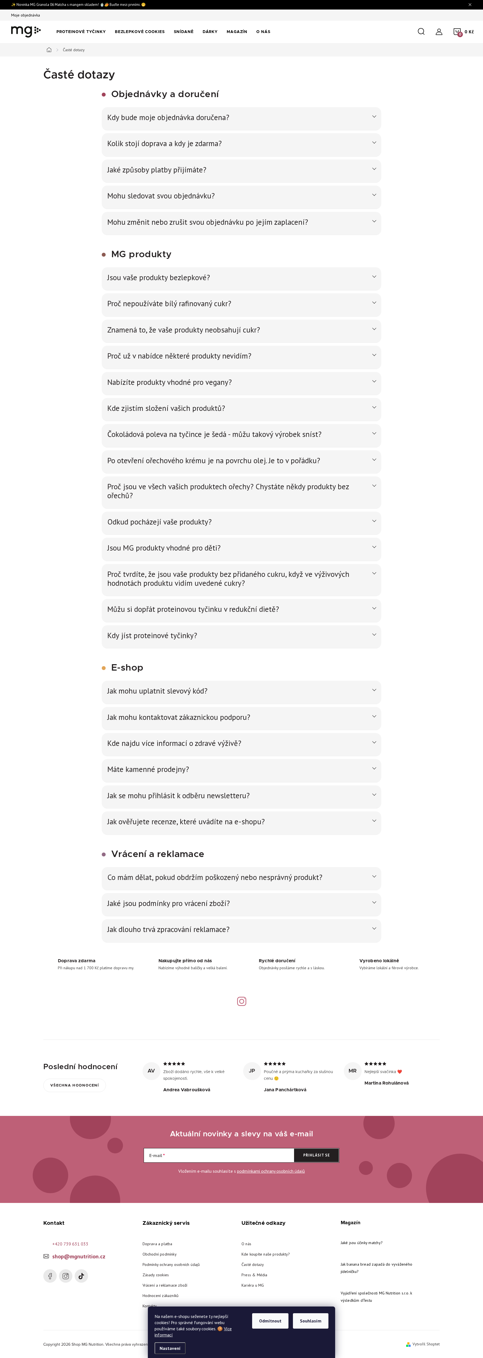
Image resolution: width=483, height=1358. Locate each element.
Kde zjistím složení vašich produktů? (166, 408)
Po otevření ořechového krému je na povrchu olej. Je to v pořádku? (213, 460)
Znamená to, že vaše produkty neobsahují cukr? (183, 329)
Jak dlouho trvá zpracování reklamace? (168, 929)
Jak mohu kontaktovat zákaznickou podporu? (178, 717)
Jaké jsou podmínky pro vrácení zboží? (168, 903)
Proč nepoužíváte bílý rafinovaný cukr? (169, 303)
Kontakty (150, 1305)
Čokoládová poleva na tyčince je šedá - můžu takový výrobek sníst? (214, 434)
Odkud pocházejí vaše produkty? (159, 521)
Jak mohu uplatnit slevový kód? (157, 690)
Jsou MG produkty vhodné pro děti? (164, 547)
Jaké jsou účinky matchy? (362, 1242)
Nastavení (170, 1348)
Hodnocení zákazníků (161, 1295)
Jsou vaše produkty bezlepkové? (158, 277)
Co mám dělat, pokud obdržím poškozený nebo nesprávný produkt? (214, 877)
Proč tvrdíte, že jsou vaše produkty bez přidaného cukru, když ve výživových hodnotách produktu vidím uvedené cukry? (228, 579)
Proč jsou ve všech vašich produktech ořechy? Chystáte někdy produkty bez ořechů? (228, 491)
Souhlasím (310, 1321)
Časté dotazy (253, 1264)
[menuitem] (81, 32)
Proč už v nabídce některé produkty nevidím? (179, 355)
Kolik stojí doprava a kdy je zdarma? (164, 143)
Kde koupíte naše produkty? (266, 1254)
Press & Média (254, 1274)
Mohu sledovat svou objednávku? (161, 195)
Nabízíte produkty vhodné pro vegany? (169, 382)
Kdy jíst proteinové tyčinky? (152, 635)
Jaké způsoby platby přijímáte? (156, 169)
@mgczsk (81, 1276)
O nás (246, 1243)
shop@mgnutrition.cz (78, 1256)
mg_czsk (65, 1276)
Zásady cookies (156, 1274)
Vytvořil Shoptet (426, 1344)
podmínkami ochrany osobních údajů (271, 1171)
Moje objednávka (25, 15)
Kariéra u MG (253, 1285)
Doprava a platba (157, 1243)
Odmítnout (270, 1321)
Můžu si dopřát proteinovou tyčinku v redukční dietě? (193, 609)
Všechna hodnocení (74, 1085)
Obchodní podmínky (160, 1254)
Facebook (50, 1276)
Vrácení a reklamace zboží (165, 1285)
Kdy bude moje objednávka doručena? (168, 117)
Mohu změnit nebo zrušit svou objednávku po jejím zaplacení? (207, 221)
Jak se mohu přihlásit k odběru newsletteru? (178, 795)
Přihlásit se (316, 1155)
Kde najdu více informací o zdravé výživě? (174, 743)
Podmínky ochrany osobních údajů (171, 1264)
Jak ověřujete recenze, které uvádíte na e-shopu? (186, 821)
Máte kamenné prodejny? (148, 769)
